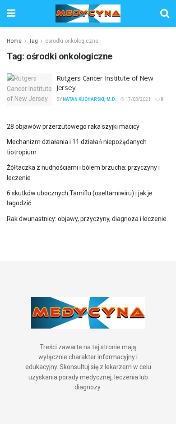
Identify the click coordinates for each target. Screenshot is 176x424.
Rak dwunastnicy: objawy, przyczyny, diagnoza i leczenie (87, 218)
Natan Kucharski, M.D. (89, 99)
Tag (33, 41)
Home (14, 41)
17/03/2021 (138, 99)
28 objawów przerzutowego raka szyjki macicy (73, 126)
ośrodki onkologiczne (71, 41)
